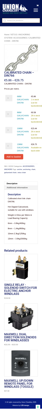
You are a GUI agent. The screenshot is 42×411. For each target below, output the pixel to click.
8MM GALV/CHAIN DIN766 (23, 115)
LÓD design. (25, 405)
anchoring (26, 169)
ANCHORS (8, 169)
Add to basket (14, 156)
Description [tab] (12, 183)
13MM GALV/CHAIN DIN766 (23, 147)
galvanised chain (10, 172)
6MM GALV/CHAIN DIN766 (23, 99)
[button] (34, 48)
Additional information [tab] (17, 187)
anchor (19, 169)
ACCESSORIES (20, 38)
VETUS (14, 35)
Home (6, 35)
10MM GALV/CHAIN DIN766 (23, 131)
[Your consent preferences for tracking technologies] (38, 407)
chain (33, 169)
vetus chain (22, 172)
